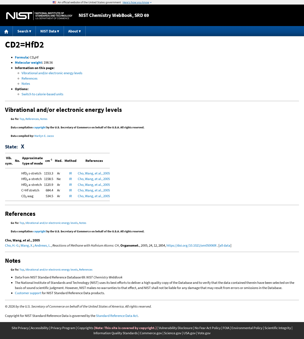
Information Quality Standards (115, 333)
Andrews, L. (43, 245)
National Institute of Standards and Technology (39, 15)
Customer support (28, 293)
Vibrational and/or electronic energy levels (52, 73)
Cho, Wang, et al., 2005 (94, 173)
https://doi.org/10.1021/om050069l (191, 245)
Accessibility (40, 328)
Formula (21, 57)
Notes (26, 83)
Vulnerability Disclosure (176, 328)
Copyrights (85, 328)
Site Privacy (20, 328)
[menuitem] (6, 31)
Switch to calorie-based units (42, 94)
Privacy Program (63, 328)
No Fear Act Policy (208, 328)
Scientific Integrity (278, 328)
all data (224, 245)
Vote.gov (204, 333)
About (73, 31)
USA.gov (189, 333)
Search (22, 31)
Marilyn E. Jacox (44, 136)
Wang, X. (27, 245)
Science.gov (172, 333)
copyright (39, 127)
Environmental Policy (246, 328)
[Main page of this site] (6, 31)
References (29, 78)
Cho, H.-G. (12, 245)
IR (70, 173)
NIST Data (48, 31)
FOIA (226, 328)
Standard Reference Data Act (117, 315)
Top (21, 119)
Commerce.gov (151, 333)
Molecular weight (28, 62)
